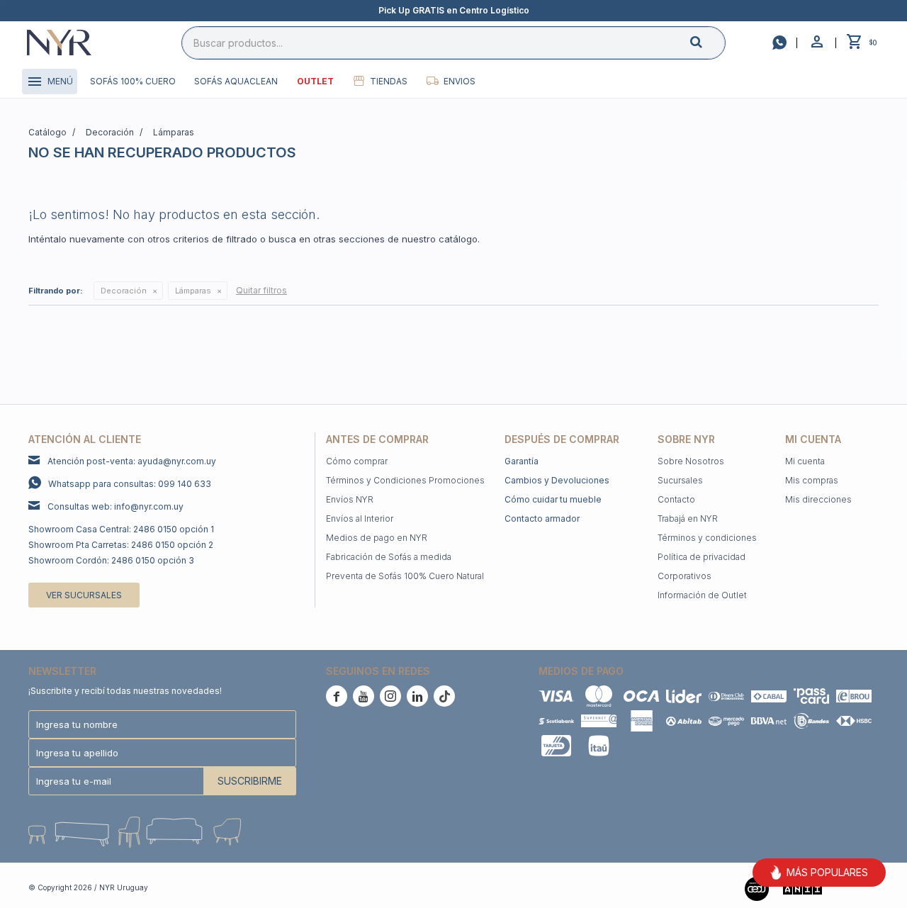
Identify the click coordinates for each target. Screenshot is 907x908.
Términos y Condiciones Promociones (405, 480)
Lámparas (193, 291)
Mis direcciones (818, 499)
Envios (459, 81)
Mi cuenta (805, 461)
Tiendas (388, 81)
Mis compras (811, 480)
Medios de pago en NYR (376, 537)
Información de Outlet (702, 595)
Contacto (676, 499)
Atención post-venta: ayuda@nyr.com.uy (131, 461)
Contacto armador (542, 518)
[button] (708, 42)
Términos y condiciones (707, 537)
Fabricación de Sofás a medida (388, 556)
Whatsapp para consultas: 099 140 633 (129, 483)
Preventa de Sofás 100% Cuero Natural (405, 576)
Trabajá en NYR (688, 518)
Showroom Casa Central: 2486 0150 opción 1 (121, 529)
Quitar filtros (261, 290)
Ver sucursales (84, 595)
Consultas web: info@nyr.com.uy (115, 506)
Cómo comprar (357, 461)
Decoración (124, 291)
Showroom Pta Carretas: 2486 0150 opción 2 (120, 544)
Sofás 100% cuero (133, 81)
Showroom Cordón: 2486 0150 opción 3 (111, 560)
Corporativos (684, 576)
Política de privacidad (701, 556)
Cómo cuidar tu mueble (553, 499)
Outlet (315, 81)
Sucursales (680, 480)
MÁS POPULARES (827, 872)
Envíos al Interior (359, 518)
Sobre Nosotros (691, 461)
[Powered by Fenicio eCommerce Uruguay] (857, 887)
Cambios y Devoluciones (557, 480)
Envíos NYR (349, 499)
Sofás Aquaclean (236, 81)
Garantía (522, 461)
